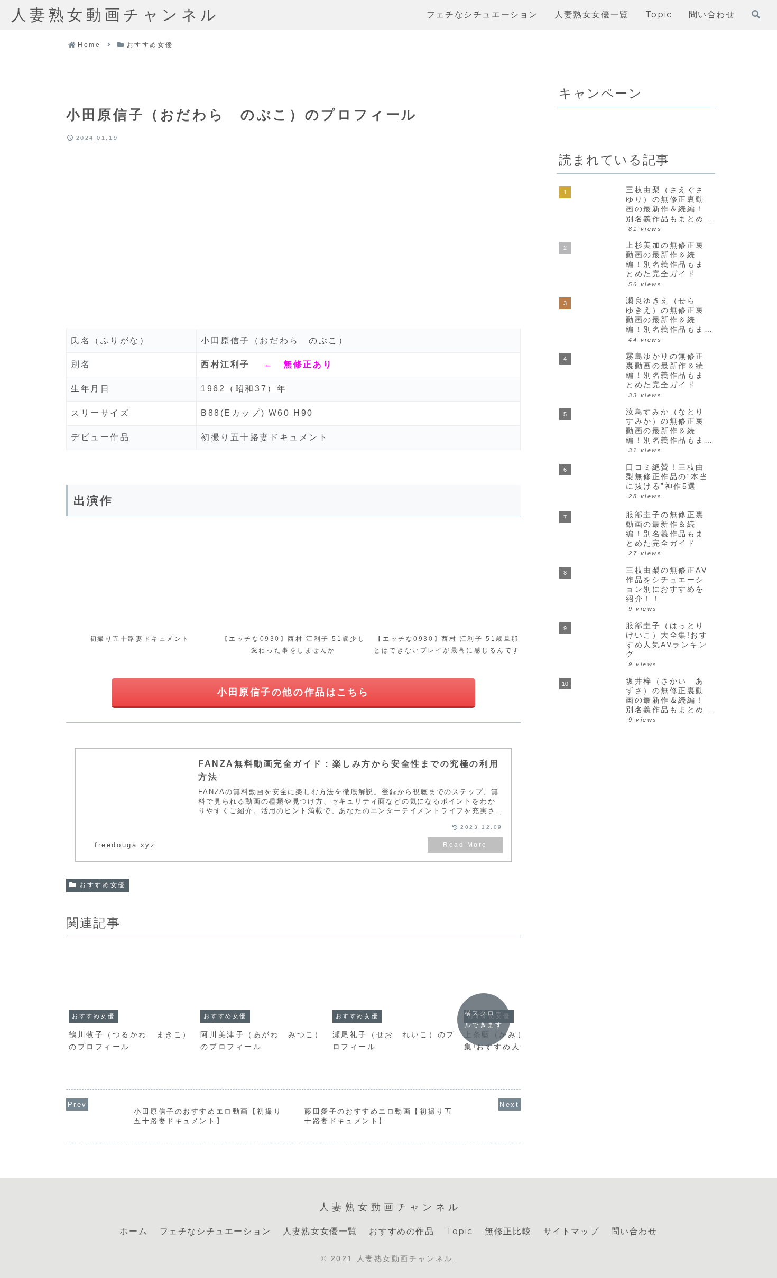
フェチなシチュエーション (215, 1231)
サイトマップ (571, 1231)
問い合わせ (634, 1231)
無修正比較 (508, 1231)
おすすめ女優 (102, 885)
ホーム (133, 1231)
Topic (459, 1231)
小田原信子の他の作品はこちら (293, 692)
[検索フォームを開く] (756, 14)
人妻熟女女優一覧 (320, 1231)
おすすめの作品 (401, 1231)
